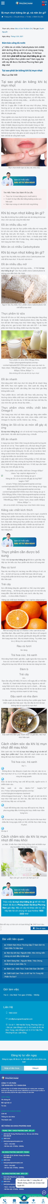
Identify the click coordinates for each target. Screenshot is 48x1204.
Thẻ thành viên (6, 1120)
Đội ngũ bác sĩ (6, 1103)
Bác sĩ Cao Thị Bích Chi (23, 28)
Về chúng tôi (5, 1099)
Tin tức (3, 1106)
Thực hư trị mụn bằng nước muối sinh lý (21, 196)
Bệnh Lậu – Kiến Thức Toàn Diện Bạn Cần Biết (25, 969)
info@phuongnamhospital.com (20, 1019)
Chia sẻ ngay (40, 928)
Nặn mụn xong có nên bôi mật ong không (22, 204)
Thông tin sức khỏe (8, 1117)
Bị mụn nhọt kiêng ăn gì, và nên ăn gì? (23, 12)
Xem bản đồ (7, 1135)
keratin (17, 120)
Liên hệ (3, 1113)
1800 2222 (13, 1013)
